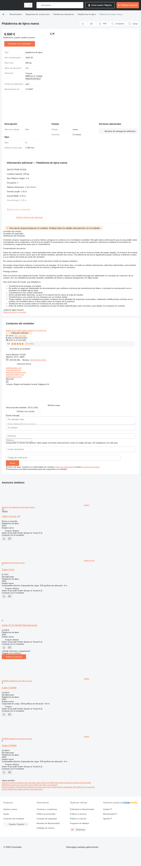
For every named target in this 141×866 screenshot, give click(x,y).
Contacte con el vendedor (19, 44)
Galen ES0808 (9, 687)
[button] (83, 23)
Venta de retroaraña (82, 783)
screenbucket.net (13, 370)
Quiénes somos (10, 809)
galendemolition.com (15, 374)
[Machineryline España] (11, 5)
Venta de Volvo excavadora (46, 785)
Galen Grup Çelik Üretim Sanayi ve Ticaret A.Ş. (26, 330)
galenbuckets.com (14, 368)
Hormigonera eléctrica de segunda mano (34, 787)
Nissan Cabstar (9, 787)
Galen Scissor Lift (11, 516)
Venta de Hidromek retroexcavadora (57, 783)
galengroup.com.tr (14, 377)
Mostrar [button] (26, 360)
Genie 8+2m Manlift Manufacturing (19, 625)
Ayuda (6, 814)
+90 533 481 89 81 (38, 360)
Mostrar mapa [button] (54, 405)
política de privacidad (64, 467)
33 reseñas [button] (29, 344)
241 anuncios (20, 336)
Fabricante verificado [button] (19, 333)
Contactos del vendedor (13, 819)
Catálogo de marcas (45, 828)
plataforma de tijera (33, 52)
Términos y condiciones (47, 809)
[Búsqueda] (39, 5)
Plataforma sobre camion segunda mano (25, 789)
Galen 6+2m (8, 569)
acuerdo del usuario (91, 467)
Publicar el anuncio (14, 657)
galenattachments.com (16, 372)
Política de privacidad (46, 814)
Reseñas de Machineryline (48, 823)
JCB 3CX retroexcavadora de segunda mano (21, 783)
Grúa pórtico (57, 787)
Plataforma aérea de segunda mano (18, 785)
